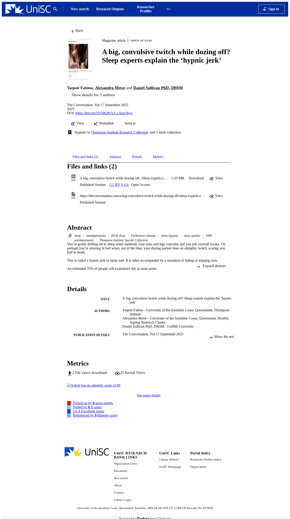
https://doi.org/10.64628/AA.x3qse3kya (103, 113)
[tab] (85, 156)
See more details (148, 395)
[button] (196, 178)
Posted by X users (87, 407)
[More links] (168, 9)
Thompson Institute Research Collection (119, 132)
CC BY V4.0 (118, 185)
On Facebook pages (88, 411)
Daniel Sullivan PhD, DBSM (158, 87)
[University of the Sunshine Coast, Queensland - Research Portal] (28, 9)
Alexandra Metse (110, 87)
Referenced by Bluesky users (95, 415)
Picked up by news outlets (93, 403)
